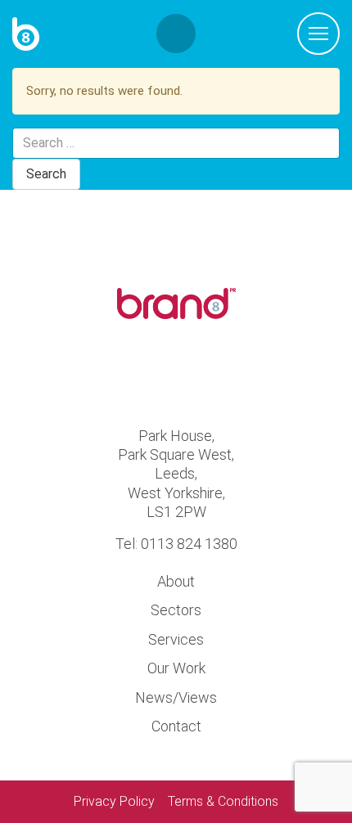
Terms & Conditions (223, 801)
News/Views (176, 697)
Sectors (176, 609)
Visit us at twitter (147, 376)
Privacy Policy (114, 801)
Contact (176, 726)
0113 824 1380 (189, 543)
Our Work (176, 668)
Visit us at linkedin (204, 376)
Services (176, 639)
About (176, 581)
